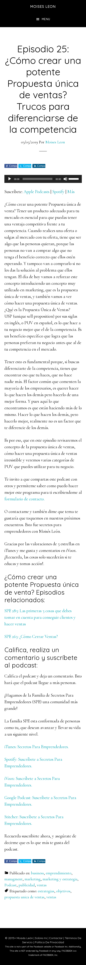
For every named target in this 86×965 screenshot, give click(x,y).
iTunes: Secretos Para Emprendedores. (36, 746)
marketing (33, 879)
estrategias (46, 891)
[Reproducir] (10, 179)
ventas (42, 885)
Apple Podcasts (36, 191)
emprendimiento (58, 873)
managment (13, 879)
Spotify (58, 191)
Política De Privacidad (49, 942)
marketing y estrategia (60, 879)
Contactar (56, 938)
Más (71, 191)
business (37, 873)
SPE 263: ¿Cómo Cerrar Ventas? (31, 636)
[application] (43, 179)
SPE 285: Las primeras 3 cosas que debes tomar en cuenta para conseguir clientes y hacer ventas (40, 617)
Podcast (10, 885)
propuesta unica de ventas (24, 897)
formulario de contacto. (24, 499)
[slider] (74, 178)
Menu (46, 19)
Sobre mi (41, 938)
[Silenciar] (65, 179)
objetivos (63, 891)
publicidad (27, 885)
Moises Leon (43, 6)
